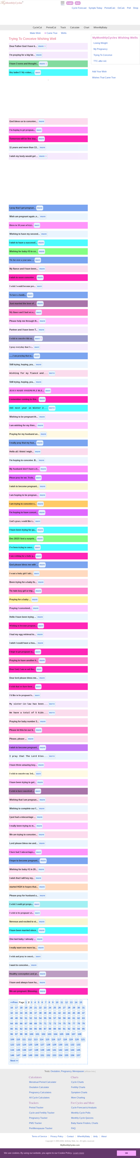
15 (81, 1002)
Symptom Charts (79, 1092)
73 (54, 1023)
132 (72, 1045)
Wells (63, 33)
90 (59, 1029)
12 (66, 1002)
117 (59, 1039)
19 (26, 1008)
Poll (129, 8)
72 (50, 1023)
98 (21, 1034)
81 (16, 1029)
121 (83, 1039)
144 (72, 1050)
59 (64, 1018)
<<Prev (14, 1002)
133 (78, 1045)
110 (18, 1039)
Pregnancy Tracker (38, 1118)
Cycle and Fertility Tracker (41, 1113)
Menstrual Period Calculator (42, 1082)
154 (60, 1055)
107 (73, 1034)
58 (59, 1018)
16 (11, 1008)
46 (78, 1013)
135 (18, 1050)
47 (83, 1013)
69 (35, 1023)
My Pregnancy (100, 49)
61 (74, 1018)
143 (66, 1050)
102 (43, 1034)
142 (60, 1050)
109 (12, 1039)
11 (62, 1002)
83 (26, 1029)
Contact (70, 1136)
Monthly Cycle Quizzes (82, 1118)
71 (45, 1023)
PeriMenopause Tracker (40, 1128)
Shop (135, 8)
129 (54, 1045)
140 (48, 1050)
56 (50, 1018)
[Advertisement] (70, 17)
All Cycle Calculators (39, 1097)
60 (69, 1018)
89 (54, 1029)
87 (45, 1029)
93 (74, 1029)
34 (21, 1013)
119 (71, 1039)
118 (65, 1039)
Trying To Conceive (103, 55)
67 (26, 1023)
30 (78, 1008)
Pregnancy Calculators (40, 1092)
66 (21, 1023)
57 (54, 1018)
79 (83, 1023)
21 (35, 1008)
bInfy (95, 1136)
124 (24, 1045)
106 (67, 1034)
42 (59, 1013)
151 (42, 1055)
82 (21, 1029)
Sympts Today (95, 8)
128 (48, 1045)
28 (69, 1008)
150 (36, 1055)
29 (74, 1008)
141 (54, 1050)
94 (78, 1029)
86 (40, 1029)
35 (26, 1013)
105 (61, 1034)
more (41, 46)
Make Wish (35, 33)
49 (16, 1018)
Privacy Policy (56, 1136)
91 (64, 1029)
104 (55, 1034)
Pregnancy (66, 1071)
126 (36, 1045)
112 (30, 1039)
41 (54, 1013)
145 (78, 1050)
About (104, 1136)
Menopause (78, 1071)
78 (78, 1023)
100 (31, 1034)
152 (48, 1055)
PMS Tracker (35, 1123)
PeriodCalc (109, 8)
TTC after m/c (100, 61)
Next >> (14, 1060)
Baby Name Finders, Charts (84, 1123)
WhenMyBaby (100, 27)
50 (21, 1018)
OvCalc (121, 8)
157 (78, 1055)
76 (69, 1023)
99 (26, 1034)
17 (16, 1008)
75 (64, 1023)
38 (40, 1013)
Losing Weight (100, 43)
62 (78, 1018)
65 (16, 1023)
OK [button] (126, 1153)
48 (11, 1018)
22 (40, 1008)
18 (21, 1008)
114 (41, 1039)
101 (37, 1034)
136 (24, 1050)
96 (11, 1034)
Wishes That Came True (104, 77)
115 (47, 1039)
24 (50, 1008)
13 (71, 1002)
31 (83, 1008)
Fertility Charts (78, 1087)
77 (74, 1023)
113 (35, 1039)
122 (12, 1045)
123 (18, 1045)
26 (59, 1008)
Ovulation (55, 1071)
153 (54, 1055)
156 (72, 1055)
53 (35, 1018)
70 (40, 1023)
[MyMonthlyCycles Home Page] (12, 4)
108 (79, 1034)
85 (35, 1029)
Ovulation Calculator (39, 1087)
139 (42, 1050)
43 (64, 1013)
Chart (86, 27)
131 (66, 1045)
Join (78, 3)
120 (77, 1039)
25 (54, 1008)
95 (83, 1029)
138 (36, 1050)
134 (12, 1050)
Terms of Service (39, 1136)
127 (42, 1045)
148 (24, 1055)
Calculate (74, 27)
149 (30, 1055)
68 (31, 1023)
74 (59, 1023)
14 (76, 1002)
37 (35, 1013)
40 (50, 1013)
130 (60, 1045)
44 (69, 1013)
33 (16, 1013)
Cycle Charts (77, 1082)
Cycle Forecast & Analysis (84, 1107)
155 (66, 1055)
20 (31, 1008)
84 (31, 1029)
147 (18, 1055)
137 (30, 1050)
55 (45, 1018)
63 (83, 1018)
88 (50, 1029)
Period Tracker (36, 1107)
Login (70, 3)
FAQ (73, 1128)
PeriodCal (51, 27)
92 (69, 1029)
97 (16, 1034)
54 (40, 1018)
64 (11, 1023)
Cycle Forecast (79, 8)
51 (26, 1018)
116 (53, 1039)
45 (74, 1013)
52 (31, 1018)
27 (64, 1008)
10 (57, 1002)
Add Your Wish (99, 71)
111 (24, 1039)
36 (31, 1013)
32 (11, 1013)
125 (30, 1045)
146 (12, 1055)
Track (63, 27)
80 (11, 1029)
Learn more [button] (78, 1153)
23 (45, 1008)
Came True (51, 33)
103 (49, 1034)
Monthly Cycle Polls (80, 1113)
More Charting (78, 1097)
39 (45, 1013)
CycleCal (37, 27)
